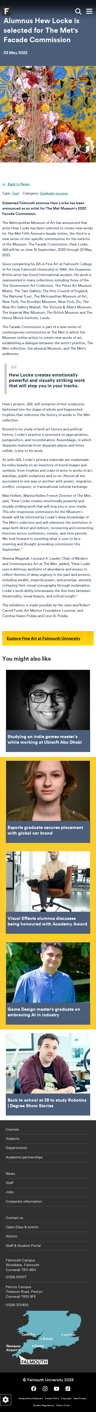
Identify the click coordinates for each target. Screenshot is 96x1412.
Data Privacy (79, 1398)
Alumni (11, 1236)
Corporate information (24, 1201)
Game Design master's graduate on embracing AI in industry (48, 983)
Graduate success (54, 193)
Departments (16, 1147)
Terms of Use (63, 1405)
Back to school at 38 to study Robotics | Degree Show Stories (48, 1074)
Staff (9, 1182)
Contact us (14, 1217)
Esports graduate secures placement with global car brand (48, 802)
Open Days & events (22, 1227)
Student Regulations (43, 1405)
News (10, 1173)
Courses (12, 1129)
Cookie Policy (52, 1398)
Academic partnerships (24, 1157)
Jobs (9, 1192)
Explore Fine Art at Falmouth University (43, 638)
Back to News (18, 184)
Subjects (12, 1138)
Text (15, 193)
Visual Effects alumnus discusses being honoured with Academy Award (48, 892)
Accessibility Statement (31, 1398)
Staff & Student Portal (23, 1245)
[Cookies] (5, 1399)
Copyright (66, 1398)
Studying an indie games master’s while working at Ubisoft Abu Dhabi (48, 711)
